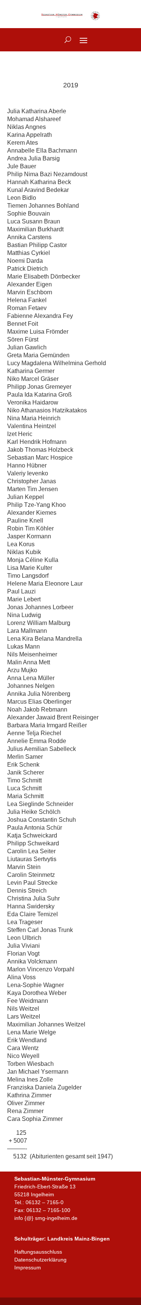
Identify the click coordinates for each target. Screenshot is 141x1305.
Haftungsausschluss (38, 1252)
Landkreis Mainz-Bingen (78, 1239)
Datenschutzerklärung (40, 1260)
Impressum (27, 1268)
